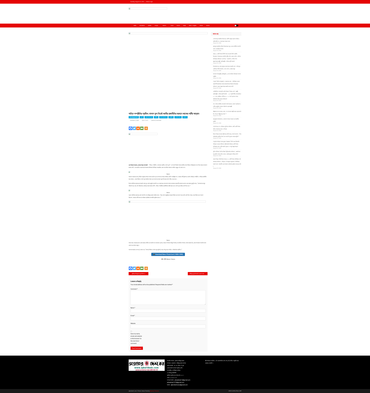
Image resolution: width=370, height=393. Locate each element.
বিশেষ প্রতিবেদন (163, 117)
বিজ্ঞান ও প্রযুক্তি (192, 25)
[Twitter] (134, 126)
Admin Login (149, 1)
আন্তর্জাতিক (142, 25)
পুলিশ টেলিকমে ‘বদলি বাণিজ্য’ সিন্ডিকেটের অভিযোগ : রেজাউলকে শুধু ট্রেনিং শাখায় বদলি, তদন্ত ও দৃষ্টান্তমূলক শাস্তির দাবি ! (226, 153)
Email (133, 315)
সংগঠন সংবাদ (178, 117)
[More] (146, 126)
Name (133, 308)
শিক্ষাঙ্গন (201, 25)
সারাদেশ (164, 25)
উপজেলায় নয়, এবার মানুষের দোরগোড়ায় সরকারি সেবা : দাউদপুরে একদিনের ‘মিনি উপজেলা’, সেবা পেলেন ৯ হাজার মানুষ (226, 68)
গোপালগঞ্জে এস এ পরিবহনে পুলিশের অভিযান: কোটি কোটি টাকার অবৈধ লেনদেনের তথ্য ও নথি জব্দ (226, 128)
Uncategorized (134, 117)
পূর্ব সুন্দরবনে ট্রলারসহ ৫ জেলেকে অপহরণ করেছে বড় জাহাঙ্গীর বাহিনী (226, 120)
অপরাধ (172, 25)
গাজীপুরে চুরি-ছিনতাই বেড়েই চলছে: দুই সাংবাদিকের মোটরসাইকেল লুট (198, 273)
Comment (134, 289)
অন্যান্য (207, 25)
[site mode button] (236, 26)
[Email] (141, 126)
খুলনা (142, 117)
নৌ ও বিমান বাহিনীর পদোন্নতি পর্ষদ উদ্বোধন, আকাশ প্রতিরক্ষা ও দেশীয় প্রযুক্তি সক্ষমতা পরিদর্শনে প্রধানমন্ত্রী (227, 105)
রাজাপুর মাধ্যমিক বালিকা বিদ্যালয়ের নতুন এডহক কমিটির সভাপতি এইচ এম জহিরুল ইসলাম (227, 47)
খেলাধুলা (156, 25)
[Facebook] (130, 126)
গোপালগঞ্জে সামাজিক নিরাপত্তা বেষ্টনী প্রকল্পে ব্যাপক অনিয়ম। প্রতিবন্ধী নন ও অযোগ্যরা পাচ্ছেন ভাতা (226, 40)
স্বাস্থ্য (184, 25)
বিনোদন (178, 25)
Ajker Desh (145, 120)
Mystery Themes (154, 391)
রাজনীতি (149, 25)
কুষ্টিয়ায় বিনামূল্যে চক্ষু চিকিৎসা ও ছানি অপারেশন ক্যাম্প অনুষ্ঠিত (140, 273)
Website (133, 323)
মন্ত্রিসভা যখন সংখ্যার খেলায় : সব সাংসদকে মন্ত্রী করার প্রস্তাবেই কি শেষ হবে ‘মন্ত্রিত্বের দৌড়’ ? (227, 113)
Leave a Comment (156, 120)
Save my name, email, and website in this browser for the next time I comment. (136, 338)
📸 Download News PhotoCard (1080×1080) (168, 254)
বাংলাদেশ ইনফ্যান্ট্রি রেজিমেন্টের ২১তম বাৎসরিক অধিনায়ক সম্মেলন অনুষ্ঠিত (227, 75)
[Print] (138, 126)
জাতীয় (135, 25)
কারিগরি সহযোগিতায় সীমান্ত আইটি (234, 391)
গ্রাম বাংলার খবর (149, 117)
